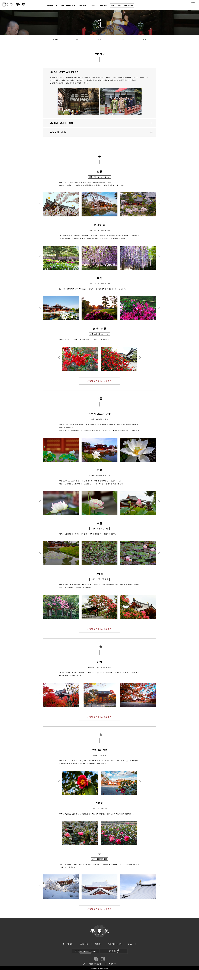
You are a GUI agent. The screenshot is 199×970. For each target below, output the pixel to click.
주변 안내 (98, 944)
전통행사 (54, 39)
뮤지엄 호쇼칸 (116, 5)
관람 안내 (82, 5)
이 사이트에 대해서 (110, 964)
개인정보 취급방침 (95, 964)
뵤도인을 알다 (52, 5)
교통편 (93, 5)
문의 (84, 964)
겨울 (144, 39)
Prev (41, 203)
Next (158, 203)
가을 (122, 39)
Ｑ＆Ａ (130, 944)
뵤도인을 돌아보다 (68, 5)
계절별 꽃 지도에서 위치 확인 (99, 381)
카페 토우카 (128, 5)
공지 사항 (103, 5)
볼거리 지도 (84, 944)
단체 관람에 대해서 (115, 944)
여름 (99, 39)
